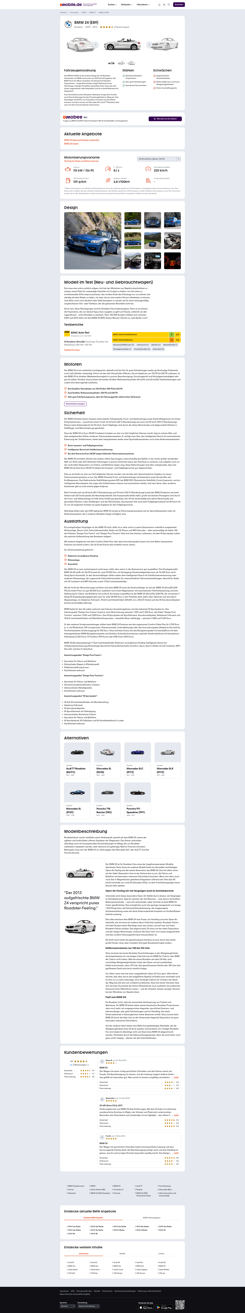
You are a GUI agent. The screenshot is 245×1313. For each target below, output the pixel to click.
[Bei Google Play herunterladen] (164, 1307)
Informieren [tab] (83, 1254)
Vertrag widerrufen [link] (84, 1291)
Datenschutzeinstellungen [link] (125, 1291)
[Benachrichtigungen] (159, 4)
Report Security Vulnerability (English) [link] (75, 1294)
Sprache (63, 1303)
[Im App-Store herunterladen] (146, 1307)
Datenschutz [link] (107, 1291)
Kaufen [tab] (122, 1254)
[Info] (88, 1065)
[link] (164, 4)
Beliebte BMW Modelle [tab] (93, 1218)
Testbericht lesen (72, 350)
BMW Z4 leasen (71, 143)
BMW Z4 (92, 12)
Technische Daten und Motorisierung (81, 161)
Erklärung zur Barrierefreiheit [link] (149, 1291)
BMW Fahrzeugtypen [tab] (151, 1218)
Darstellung (82, 1303)
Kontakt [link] (97, 1291)
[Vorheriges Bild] (96, 45)
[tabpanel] (122, 1230)
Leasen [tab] (161, 1254)
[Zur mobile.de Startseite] (81, 4)
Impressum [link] (64, 1291)
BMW (84, 12)
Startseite (63, 12)
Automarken (74, 12)
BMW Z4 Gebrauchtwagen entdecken (81, 140)
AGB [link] (72, 1291)
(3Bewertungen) (121, 27)
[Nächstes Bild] (149, 45)
